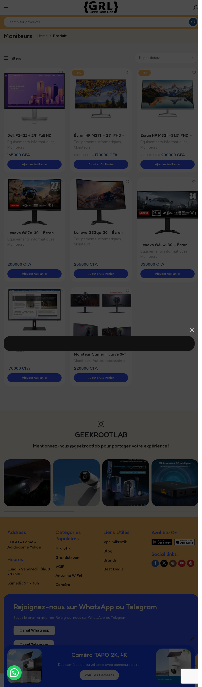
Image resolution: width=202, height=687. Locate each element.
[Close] (192, 330)
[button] (14, 672)
